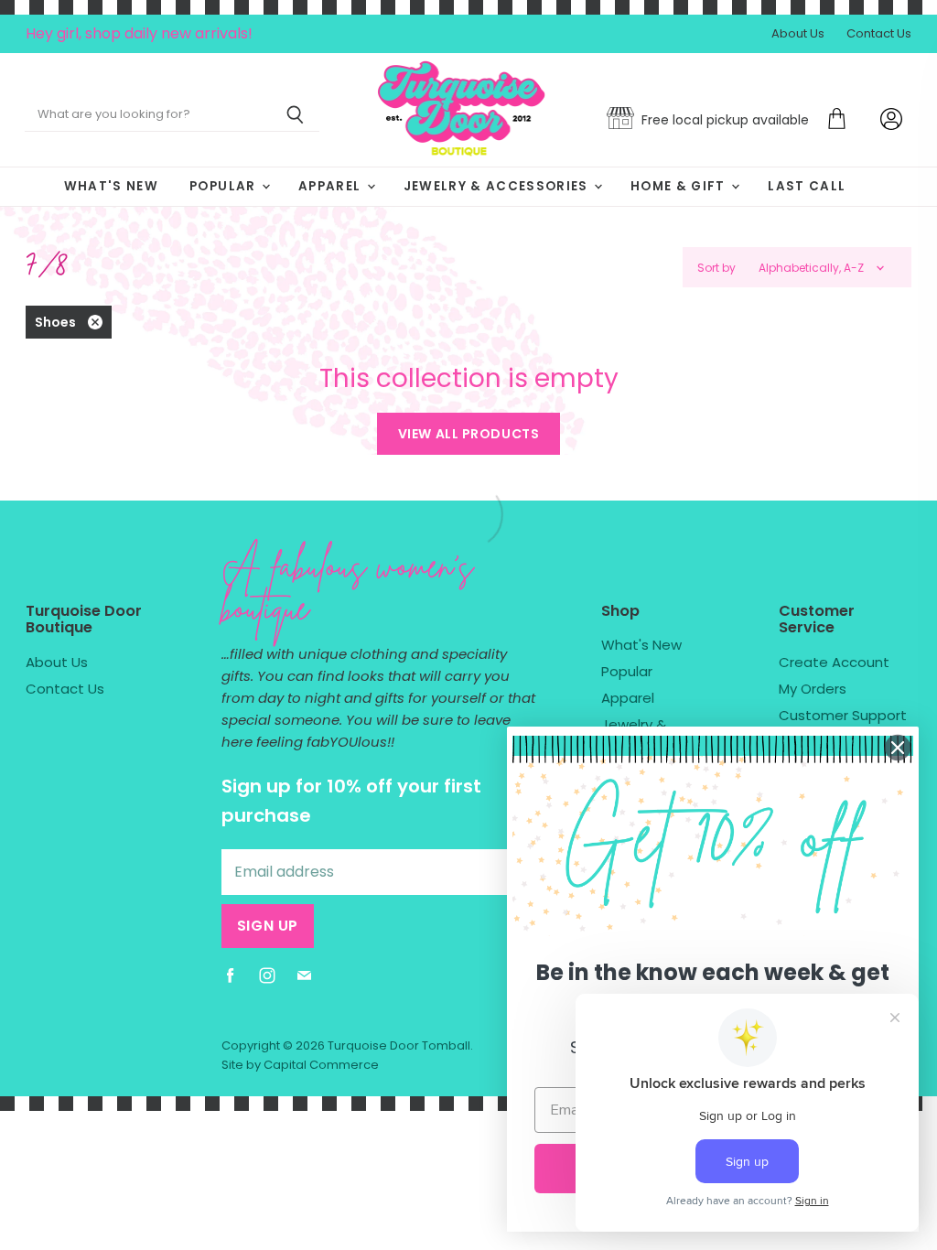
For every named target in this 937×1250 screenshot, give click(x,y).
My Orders (812, 688)
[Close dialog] (897, 747)
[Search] (295, 115)
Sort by (716, 268)
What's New (111, 186)
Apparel (331, 186)
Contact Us (878, 34)
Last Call (806, 186)
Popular (224, 186)
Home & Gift (679, 186)
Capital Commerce (321, 1064)
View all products (469, 434)
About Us (797, 34)
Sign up (267, 925)
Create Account (834, 662)
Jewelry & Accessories (498, 186)
